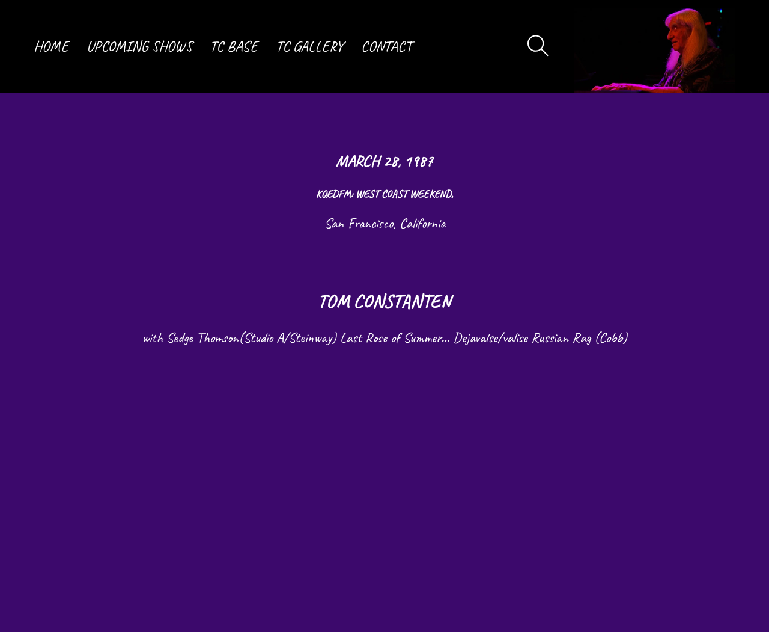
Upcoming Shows (139, 46)
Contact (386, 46)
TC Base (234, 46)
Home (51, 46)
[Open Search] (538, 46)
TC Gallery (310, 46)
